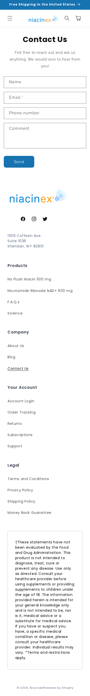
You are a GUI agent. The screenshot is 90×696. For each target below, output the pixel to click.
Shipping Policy (22, 501)
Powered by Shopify (58, 688)
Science (15, 313)
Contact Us (18, 368)
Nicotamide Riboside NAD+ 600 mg (40, 290)
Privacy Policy (20, 490)
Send (19, 162)
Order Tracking (22, 412)
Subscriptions (20, 434)
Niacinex (36, 688)
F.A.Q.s (14, 301)
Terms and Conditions (28, 478)
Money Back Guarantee (30, 512)
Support (15, 446)
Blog (11, 357)
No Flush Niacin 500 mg (29, 279)
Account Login (21, 401)
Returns (15, 423)
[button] (10, 18)
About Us (16, 345)
